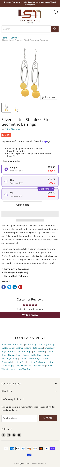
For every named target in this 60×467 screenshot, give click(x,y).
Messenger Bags (47, 344)
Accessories (39, 351)
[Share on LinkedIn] (15, 287)
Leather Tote (20, 362)
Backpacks (18, 344)
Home (4, 38)
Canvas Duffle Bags (33, 355)
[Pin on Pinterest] (20, 287)
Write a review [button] (30, 315)
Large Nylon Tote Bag (20, 369)
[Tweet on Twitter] (9, 287)
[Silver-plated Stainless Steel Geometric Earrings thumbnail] (6, 107)
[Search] (55, 29)
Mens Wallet (21, 365)
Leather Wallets (23, 347)
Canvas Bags (14, 355)
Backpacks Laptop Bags (20, 351)
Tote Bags (38, 347)
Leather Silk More (38, 463)
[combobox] (26, 29)
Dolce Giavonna (12, 129)
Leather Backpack (36, 362)
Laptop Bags (7, 347)
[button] (30, 214)
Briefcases (6, 344)
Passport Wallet (37, 365)
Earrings (14, 38)
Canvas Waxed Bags (30, 358)
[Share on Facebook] (3, 287)
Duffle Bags (31, 344)
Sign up (47, 417)
